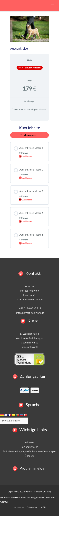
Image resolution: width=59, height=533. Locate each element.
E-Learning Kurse (29, 333)
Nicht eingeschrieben (30, 68)
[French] (9, 415)
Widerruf (29, 442)
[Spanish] (13, 415)
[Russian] (21, 415)
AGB (43, 507)
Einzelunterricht (29, 347)
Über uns (29, 455)
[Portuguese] (17, 415)
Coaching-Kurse (29, 342)
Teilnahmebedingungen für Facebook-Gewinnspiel (29, 451)
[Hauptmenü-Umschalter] (52, 5)
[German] (2, 415)
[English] (6, 415)
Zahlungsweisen (29, 446)
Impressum (18, 507)
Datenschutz (33, 507)
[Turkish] (25, 415)
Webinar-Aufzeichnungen (29, 338)
